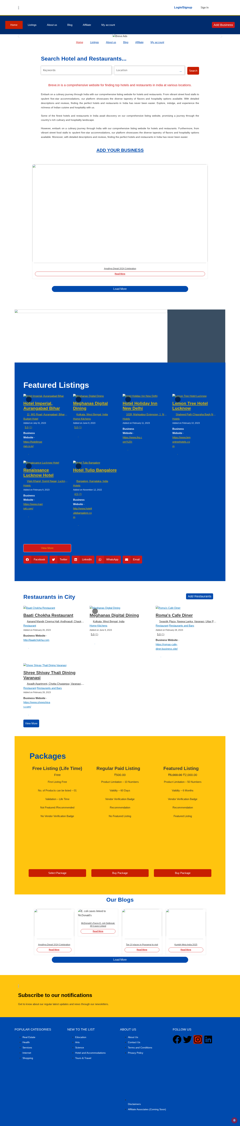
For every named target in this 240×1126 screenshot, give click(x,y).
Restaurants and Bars (181, 625)
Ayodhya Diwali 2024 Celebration (120, 268)
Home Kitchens (82, 418)
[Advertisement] (196, 336)
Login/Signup (183, 7)
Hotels (126, 418)
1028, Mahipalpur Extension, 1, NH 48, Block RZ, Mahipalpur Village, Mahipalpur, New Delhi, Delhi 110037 (146, 414)
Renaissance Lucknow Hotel (38, 473)
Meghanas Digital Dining (114, 615)
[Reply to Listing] (24, 453)
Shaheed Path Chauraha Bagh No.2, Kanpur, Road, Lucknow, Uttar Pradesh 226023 (196, 414)
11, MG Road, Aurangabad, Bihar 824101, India (47, 414)
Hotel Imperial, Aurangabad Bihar (41, 406)
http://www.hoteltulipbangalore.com (82, 513)
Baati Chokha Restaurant (48, 615)
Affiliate (87, 24)
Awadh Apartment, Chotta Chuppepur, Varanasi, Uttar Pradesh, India (55, 683)
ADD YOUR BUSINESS (120, 150)
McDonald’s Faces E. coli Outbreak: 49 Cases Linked (98, 924)
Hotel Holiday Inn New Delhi (140, 406)
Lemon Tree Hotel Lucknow (190, 406)
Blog (69, 24)
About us (52, 24)
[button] (18, 36)
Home (13, 24)
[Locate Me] (181, 70)
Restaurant (29, 625)
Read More (120, 274)
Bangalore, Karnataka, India (92, 481)
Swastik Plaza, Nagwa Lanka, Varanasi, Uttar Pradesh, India (188, 621)
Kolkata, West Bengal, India (92, 414)
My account (108, 24)
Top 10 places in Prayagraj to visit (142, 944)
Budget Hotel (30, 418)
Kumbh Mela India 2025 (185, 944)
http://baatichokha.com (36, 639)
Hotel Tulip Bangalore (95, 470)
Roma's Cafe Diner (174, 615)
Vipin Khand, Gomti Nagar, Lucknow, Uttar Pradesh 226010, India (47, 481)
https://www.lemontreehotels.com (181, 442)
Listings (32, 24)
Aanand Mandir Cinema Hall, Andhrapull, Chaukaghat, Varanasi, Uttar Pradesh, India (55, 621)
